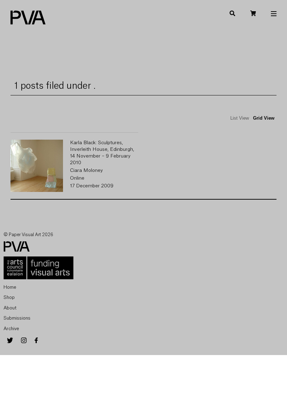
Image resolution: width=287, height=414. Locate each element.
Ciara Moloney (86, 170)
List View (239, 118)
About (10, 308)
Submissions (17, 318)
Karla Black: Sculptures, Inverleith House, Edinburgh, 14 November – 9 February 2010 (102, 152)
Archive (11, 328)
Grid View (263, 118)
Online (77, 178)
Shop (9, 297)
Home (10, 287)
